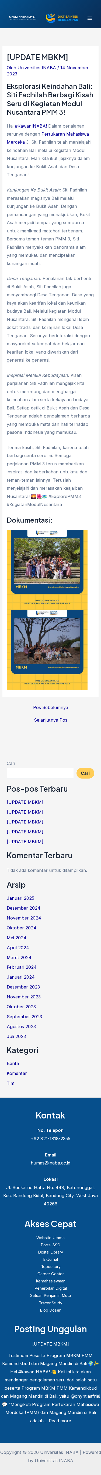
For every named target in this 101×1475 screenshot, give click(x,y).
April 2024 (18, 947)
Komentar (17, 1073)
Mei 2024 (16, 937)
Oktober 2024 (21, 927)
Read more (60, 1420)
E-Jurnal (50, 1259)
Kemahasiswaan (50, 1281)
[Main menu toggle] (89, 18)
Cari (11, 763)
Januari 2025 (20, 898)
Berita (13, 1063)
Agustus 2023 (21, 1026)
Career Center (50, 1273)
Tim (10, 1083)
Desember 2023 (23, 987)
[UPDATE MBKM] (25, 802)
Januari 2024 (21, 977)
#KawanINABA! (31, 126)
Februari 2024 (22, 967)
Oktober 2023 (21, 1006)
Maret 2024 (19, 957)
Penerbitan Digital (50, 1288)
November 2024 (24, 918)
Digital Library (50, 1252)
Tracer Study (50, 1303)
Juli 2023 (16, 1036)
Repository (50, 1266)
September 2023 (24, 1016)
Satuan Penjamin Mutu (50, 1295)
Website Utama (50, 1237)
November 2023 (24, 996)
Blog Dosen (50, 1310)
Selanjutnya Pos (50, 720)
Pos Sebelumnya (50, 707)
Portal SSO (50, 1245)
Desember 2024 (23, 908)
